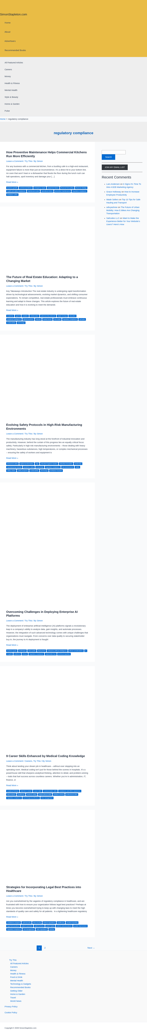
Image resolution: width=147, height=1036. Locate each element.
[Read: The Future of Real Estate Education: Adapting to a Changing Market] (47, 271)
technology (21, 323)
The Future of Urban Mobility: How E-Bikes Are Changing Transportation (122, 210)
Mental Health (11, 90)
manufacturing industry (14, 467)
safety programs (23, 470)
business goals (12, 651)
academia (10, 316)
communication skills (50, 791)
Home (7, 22)
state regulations (42, 929)
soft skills (82, 319)
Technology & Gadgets (20, 984)
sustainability (11, 323)
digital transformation (26, 464)
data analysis (11, 794)
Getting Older (16, 991)
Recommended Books (15, 50)
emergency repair (39, 188)
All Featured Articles (14, 62)
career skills (37, 791)
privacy (25, 654)
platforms (17, 654)
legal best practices (13, 926)
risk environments (67, 467)
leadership (78, 464)
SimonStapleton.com (13, 14)
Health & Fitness (12, 83)
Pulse (7, 111)
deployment (41, 651)
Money (8, 76)
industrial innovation (66, 464)
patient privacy (39, 926)
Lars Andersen (113, 184)
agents (18, 316)
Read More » (12, 182)
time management (47, 798)
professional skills (71, 794)
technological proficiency (31, 798)
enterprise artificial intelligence (57, 651)
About (7, 32)
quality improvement (80, 926)
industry (38, 319)
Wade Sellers (112, 199)
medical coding (31, 794)
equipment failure (53, 188)
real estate (57, 319)
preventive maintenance (62, 191)
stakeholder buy (51, 654)
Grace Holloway (113, 192)
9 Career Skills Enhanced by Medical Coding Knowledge (45, 756)
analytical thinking (12, 791)
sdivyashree (111, 207)
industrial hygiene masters (49, 464)
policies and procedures (64, 926)
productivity (39, 467)
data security (37, 922)
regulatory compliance (79, 191)
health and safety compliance (16, 191)
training (51, 929)
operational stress (47, 191)
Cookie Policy (11, 1012)
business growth (12, 188)
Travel (13, 997)
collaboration (34, 316)
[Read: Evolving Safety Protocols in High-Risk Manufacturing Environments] (47, 419)
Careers (8, 69)
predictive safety (29, 467)
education (72, 316)
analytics (25, 316)
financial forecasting (67, 188)
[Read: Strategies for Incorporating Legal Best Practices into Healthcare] (47, 881)
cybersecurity (26, 922)
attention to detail (26, 791)
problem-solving (59, 794)
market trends (47, 319)
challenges (22, 651)
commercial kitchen (26, 188)
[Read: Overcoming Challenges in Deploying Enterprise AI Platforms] (47, 605)
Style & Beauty (11, 97)
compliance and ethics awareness (69, 791)
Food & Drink (16, 977)
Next (91, 948)
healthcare (21, 794)
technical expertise (64, 654)
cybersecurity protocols (48, 316)
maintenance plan (33, 191)
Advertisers (10, 41)
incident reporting (72, 922)
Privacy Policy (11, 1006)
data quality (31, 651)
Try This (28, 161)
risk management (28, 929)
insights (9, 654)
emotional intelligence (14, 319)
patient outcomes (27, 926)
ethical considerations (76, 651)
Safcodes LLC (112, 218)
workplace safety (12, 194)
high (37, 464)
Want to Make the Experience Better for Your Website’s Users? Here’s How (123, 221)
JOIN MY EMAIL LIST (115, 167)
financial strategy (81, 188)
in (85, 651)
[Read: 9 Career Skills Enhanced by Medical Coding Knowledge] (47, 750)
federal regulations (49, 922)
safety (77, 467)
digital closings (62, 316)
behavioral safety (12, 464)
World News (15, 1001)
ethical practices (28, 319)
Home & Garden (12, 104)
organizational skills (45, 794)
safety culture (11, 470)
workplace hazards (56, 470)
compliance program (13, 922)
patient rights (50, 926)
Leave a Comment (14, 161)
